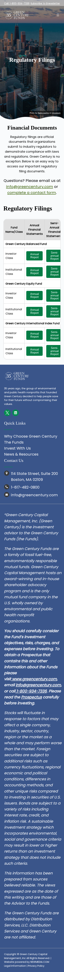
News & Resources (21, 454)
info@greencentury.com (29, 186)
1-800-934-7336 (31, 691)
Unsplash (56, 113)
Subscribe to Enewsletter (45, 3)
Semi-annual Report (54, 255)
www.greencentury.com (34, 679)
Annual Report (35, 256)
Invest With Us (17, 448)
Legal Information (15, 966)
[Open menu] (58, 15)
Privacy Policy (36, 966)
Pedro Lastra (43, 113)
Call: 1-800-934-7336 (17, 3)
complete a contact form (31, 192)
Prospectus (31, 697)
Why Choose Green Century (30, 436)
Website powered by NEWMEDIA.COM (26, 962)
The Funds (14, 442)
